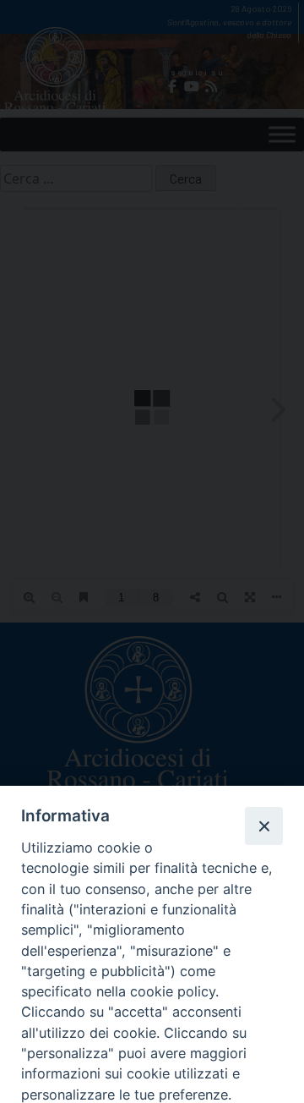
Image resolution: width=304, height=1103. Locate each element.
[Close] (263, 825)
